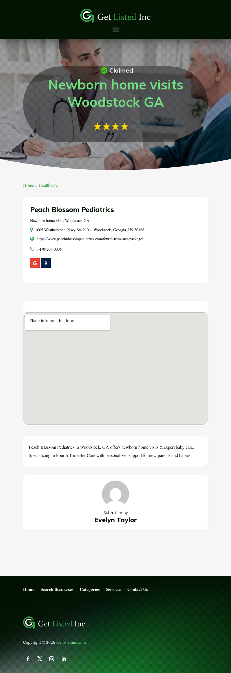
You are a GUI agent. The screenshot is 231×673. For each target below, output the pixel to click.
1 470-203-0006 (49, 249)
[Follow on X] (40, 659)
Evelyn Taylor (115, 520)
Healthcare (48, 185)
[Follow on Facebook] (28, 659)
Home (28, 185)
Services (113, 589)
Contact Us (137, 589)
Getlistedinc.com (71, 642)
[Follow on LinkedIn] (63, 659)
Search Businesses (57, 589)
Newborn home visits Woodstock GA (59, 220)
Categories (90, 589)
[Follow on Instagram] (51, 659)
